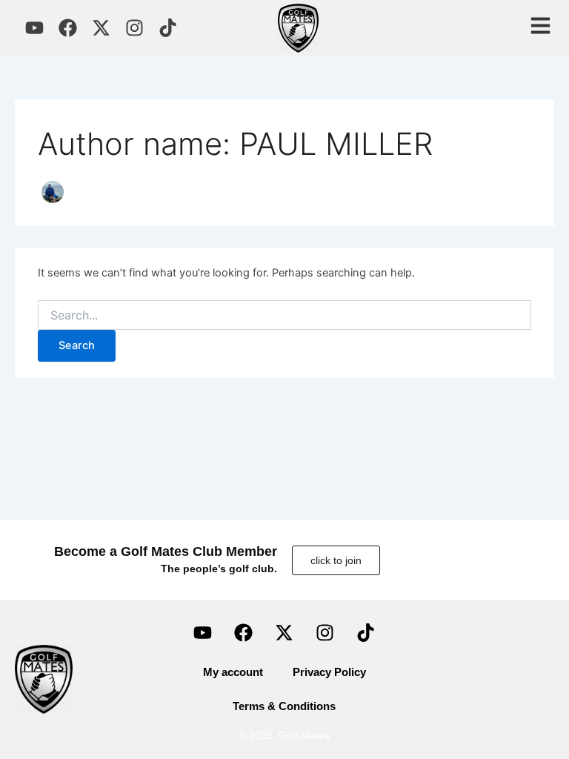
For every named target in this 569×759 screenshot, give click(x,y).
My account (233, 672)
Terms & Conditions (284, 706)
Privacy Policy (329, 672)
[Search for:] (284, 315)
